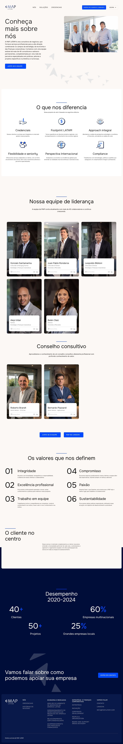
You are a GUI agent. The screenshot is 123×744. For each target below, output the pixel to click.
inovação (76, 708)
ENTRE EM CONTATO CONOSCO (94, 7)
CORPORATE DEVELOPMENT (78, 712)
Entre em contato (108, 675)
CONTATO (100, 703)
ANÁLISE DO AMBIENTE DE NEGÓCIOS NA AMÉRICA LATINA (56, 705)
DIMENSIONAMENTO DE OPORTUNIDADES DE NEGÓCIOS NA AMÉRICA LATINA (56, 712)
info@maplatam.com (106, 710)
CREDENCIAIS (28, 703)
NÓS (34, 7)
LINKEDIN (100, 707)
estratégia (77, 705)
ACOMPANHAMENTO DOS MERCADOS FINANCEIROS (55, 725)
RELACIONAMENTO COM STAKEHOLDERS (55, 719)
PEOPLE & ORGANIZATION (78, 717)
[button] (43, 7)
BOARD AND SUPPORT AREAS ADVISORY (80, 722)
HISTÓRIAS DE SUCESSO (28, 707)
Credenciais (56, 7)
